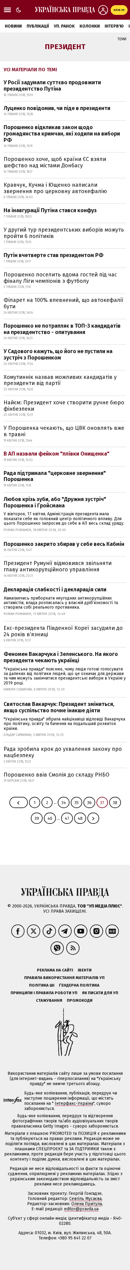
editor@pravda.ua (81, 1209)
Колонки (90, 26)
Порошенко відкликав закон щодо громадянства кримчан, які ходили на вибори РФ (62, 133)
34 (63, 802)
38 (115, 802)
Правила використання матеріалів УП (64, 977)
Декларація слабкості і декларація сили (55, 589)
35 (76, 802)
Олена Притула (86, 1203)
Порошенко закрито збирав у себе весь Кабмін (64, 544)
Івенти (85, 970)
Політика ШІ (41, 985)
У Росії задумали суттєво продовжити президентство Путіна (52, 85)
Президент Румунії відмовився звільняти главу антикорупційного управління (58, 566)
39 (36, 818)
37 (102, 802)
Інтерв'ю (114, 26)
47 (67, 818)
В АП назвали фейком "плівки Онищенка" (56, 453)
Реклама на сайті (55, 970)
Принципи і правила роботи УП (44, 993)
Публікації (38, 26)
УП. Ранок (64, 26)
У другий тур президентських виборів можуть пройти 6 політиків (64, 232)
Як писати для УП (100, 993)
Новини (13, 26)
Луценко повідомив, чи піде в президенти (57, 108)
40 (49, 818)
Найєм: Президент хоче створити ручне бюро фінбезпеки (64, 405)
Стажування (49, 1000)
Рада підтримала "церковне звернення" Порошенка (55, 476)
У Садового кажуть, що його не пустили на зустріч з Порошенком (58, 354)
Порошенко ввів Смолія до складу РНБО (56, 774)
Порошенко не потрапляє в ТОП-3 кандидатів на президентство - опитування (62, 329)
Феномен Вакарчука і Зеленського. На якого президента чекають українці (61, 657)
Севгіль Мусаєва (85, 1198)
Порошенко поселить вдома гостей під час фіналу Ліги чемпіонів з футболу (60, 277)
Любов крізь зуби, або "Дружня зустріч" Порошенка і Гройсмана (55, 502)
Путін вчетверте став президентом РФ (53, 255)
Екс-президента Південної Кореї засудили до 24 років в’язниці (63, 631)
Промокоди (80, 1000)
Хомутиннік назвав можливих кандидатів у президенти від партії (60, 380)
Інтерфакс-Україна (74, 1103)
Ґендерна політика (79, 985)
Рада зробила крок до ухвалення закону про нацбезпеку (63, 752)
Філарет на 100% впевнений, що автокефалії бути (63, 303)
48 (80, 818)
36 (89, 802)
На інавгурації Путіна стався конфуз (50, 210)
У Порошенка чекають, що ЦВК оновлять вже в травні (64, 431)
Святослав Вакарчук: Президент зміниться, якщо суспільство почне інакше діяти (59, 707)
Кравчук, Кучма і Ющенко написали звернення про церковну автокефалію (55, 188)
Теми (121, 39)
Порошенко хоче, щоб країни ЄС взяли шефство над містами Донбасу (55, 162)
